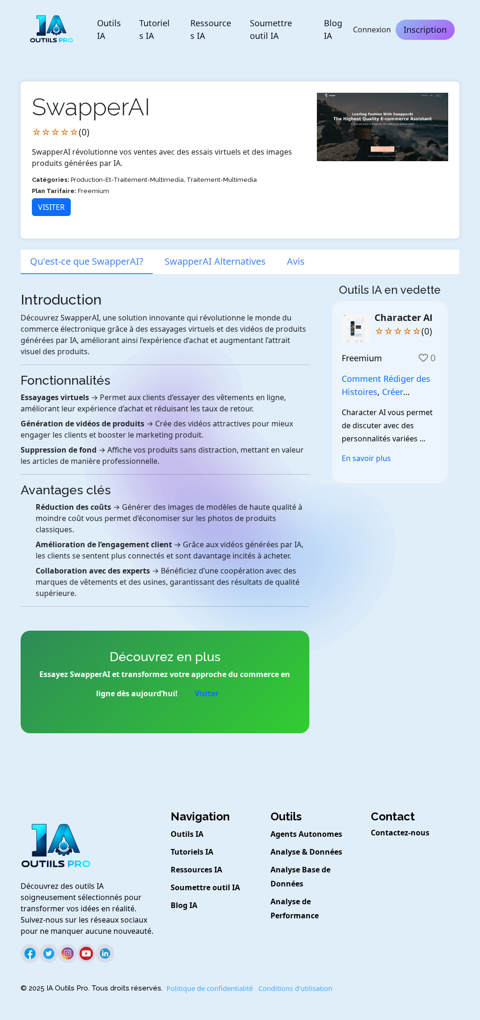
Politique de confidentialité (209, 988)
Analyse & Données (306, 852)
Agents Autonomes (306, 834)
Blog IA (333, 29)
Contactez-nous (400, 832)
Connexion (372, 29)
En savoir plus (366, 458)
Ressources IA (210, 29)
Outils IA (109, 29)
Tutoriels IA (154, 29)
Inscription (425, 29)
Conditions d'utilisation (295, 988)
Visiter (51, 207)
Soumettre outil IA (271, 29)
